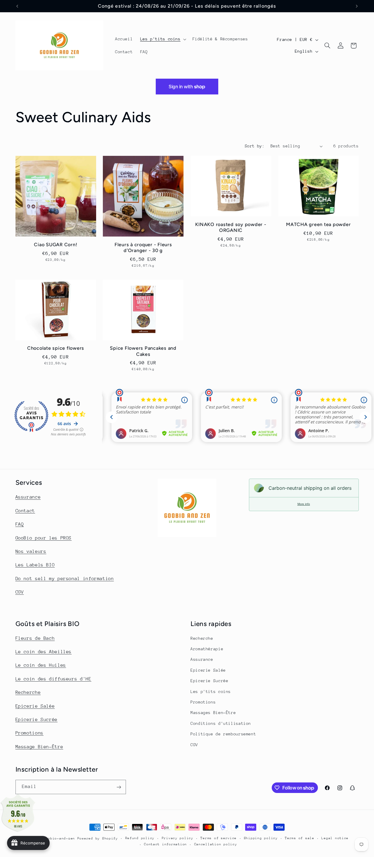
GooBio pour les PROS (43, 537)
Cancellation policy (215, 844)
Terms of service (218, 838)
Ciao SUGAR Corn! (55, 244)
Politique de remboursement (223, 734)
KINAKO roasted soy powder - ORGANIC (230, 227)
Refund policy (140, 838)
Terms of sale (299, 838)
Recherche (28, 692)
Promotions (29, 733)
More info (303, 504)
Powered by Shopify (97, 838)
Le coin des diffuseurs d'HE (53, 679)
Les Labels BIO (35, 565)
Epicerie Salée (35, 706)
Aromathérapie (207, 649)
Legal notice (335, 838)
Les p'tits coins (211, 691)
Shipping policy (261, 838)
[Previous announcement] (17, 6)
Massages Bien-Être (213, 713)
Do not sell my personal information (64, 578)
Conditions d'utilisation (221, 723)
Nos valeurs (30, 551)
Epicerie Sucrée (36, 719)
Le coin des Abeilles (43, 652)
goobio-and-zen (59, 838)
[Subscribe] (118, 787)
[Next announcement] (356, 6)
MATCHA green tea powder (318, 224)
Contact (25, 510)
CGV (19, 592)
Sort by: (254, 146)
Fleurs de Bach (35, 638)
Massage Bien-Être (39, 746)
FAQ (19, 524)
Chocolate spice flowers (55, 348)
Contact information (165, 844)
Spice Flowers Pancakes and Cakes (143, 351)
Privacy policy (177, 838)
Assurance (28, 497)
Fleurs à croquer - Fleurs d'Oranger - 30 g (143, 247)
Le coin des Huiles (40, 665)
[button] (162, 39)
